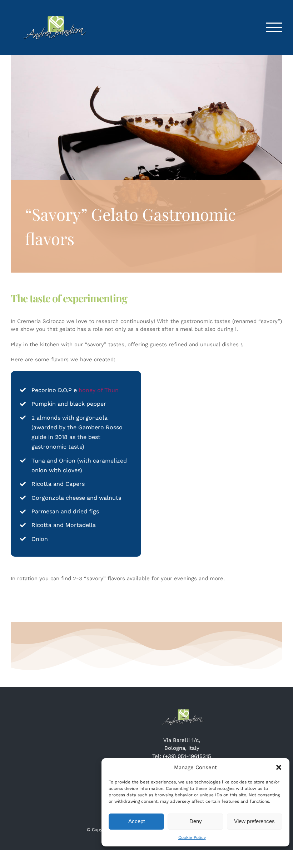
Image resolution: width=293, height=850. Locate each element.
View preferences (254, 821)
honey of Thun (99, 390)
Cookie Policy (192, 837)
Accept (136, 821)
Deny (195, 821)
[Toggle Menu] (274, 27)
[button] (278, 767)
